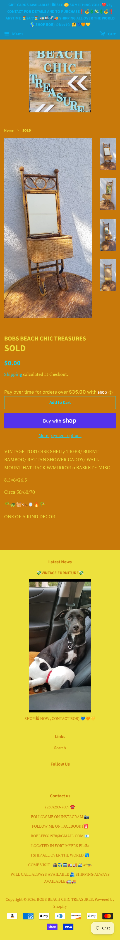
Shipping (13, 374)
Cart (111, 34)
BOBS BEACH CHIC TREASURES (65, 899)
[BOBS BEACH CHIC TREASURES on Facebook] (54, 776)
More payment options (60, 435)
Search (60, 747)
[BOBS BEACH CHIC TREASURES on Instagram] (67, 776)
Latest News (60, 562)
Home (9, 130)
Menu (17, 33)
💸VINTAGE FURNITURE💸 (60, 573)
